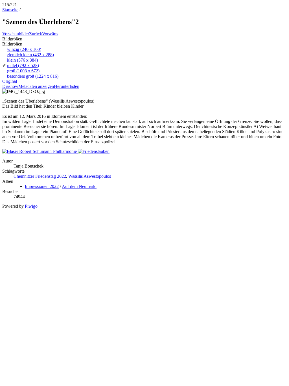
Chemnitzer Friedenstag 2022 (40, 176)
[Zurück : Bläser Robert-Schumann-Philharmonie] (40, 151)
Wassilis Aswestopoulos (89, 176)
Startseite (10, 9)
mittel (23, 65)
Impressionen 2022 (42, 186)
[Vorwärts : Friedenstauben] (94, 151)
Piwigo (31, 206)
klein (22, 60)
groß (23, 70)
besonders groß (32, 76)
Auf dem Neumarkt (79, 186)
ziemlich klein (30, 54)
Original (9, 81)
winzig (24, 49)
